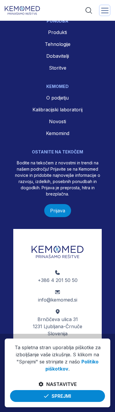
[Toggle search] (88, 10)
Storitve (57, 68)
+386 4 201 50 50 (58, 280)
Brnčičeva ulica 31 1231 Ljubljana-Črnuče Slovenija (57, 326)
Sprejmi (61, 396)
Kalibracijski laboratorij (57, 110)
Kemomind (57, 133)
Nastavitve (61, 384)
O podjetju (57, 98)
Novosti (57, 121)
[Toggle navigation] (104, 10)
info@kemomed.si (57, 300)
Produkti (57, 32)
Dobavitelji (57, 56)
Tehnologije (57, 44)
